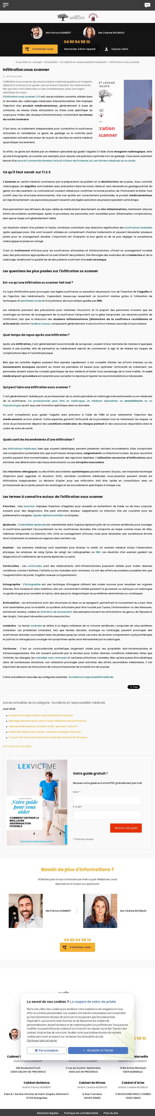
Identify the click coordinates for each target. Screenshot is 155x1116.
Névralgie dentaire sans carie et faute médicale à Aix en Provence (47, 721)
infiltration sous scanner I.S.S (22, 96)
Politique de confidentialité (81, 1113)
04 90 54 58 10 (77, 41)
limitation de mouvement (56, 612)
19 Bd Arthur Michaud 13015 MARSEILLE (133, 1070)
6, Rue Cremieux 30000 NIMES (92, 1096)
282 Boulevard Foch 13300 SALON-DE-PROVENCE (28, 1070)
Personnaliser (49, 1050)
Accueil (37, 62)
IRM (98, 552)
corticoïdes (35, 566)
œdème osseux (40, 323)
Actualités (50, 62)
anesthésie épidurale (33, 524)
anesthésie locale (30, 301)
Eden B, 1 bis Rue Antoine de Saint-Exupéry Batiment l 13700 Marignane (36, 1096)
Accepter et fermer (99, 1050)
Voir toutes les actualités (17, 746)
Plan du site (111, 1113)
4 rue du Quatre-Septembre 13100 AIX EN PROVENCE (83, 1070)
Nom (76, 792)
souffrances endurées (138, 227)
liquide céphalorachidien (48, 515)
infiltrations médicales (22, 448)
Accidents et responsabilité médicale (83, 62)
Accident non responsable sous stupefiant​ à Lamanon (41, 715)
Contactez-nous (39, 49)
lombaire (36, 625)
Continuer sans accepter (42, 1040)
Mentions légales (47, 1113)
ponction (29, 506)
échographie (33, 584)
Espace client (116, 49)
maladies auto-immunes (51, 658)
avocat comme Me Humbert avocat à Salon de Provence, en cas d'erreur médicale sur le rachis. (77, 160)
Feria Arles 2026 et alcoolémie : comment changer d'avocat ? (45, 732)
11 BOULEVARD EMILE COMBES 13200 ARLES (133, 1096)
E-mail (77, 807)
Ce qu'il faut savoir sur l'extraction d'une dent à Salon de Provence (48, 737)
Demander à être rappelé (79, 49)
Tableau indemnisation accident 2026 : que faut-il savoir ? (43, 726)
